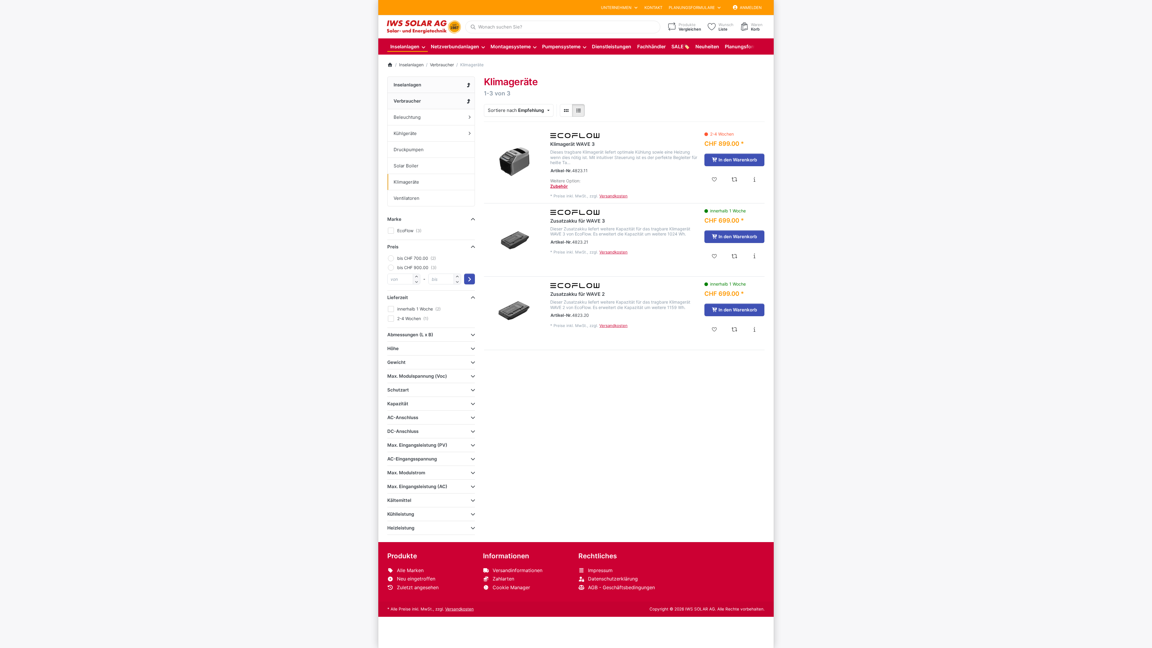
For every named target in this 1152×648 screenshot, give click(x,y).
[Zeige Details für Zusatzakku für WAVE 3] (514, 238)
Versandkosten (613, 196)
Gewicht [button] (396, 362)
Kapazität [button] (397, 403)
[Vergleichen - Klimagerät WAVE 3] (734, 179)
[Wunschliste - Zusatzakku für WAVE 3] (714, 256)
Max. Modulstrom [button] (406, 473)
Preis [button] (392, 247)
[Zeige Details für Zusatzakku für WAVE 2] (514, 311)
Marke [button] (394, 219)
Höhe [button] (393, 348)
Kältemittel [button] (399, 500)
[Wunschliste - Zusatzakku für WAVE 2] (714, 329)
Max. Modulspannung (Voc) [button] (417, 376)
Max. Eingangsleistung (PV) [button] (417, 445)
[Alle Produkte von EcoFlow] (575, 135)
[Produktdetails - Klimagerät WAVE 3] (754, 179)
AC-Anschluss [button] (402, 417)
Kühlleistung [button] (400, 514)
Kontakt (653, 7)
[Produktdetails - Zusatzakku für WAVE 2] (754, 329)
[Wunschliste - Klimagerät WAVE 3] (714, 179)
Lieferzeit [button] (397, 297)
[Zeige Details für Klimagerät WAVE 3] (514, 161)
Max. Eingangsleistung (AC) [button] (417, 486)
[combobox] (562, 27)
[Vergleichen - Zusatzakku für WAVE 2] (734, 329)
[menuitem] (407, 46)
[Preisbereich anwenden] (469, 279)
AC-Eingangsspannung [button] (412, 459)
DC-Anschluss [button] (402, 431)
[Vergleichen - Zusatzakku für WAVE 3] (734, 256)
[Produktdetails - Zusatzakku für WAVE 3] (754, 256)
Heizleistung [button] (400, 528)
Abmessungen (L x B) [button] (410, 335)
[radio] (566, 110)
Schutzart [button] (398, 390)
